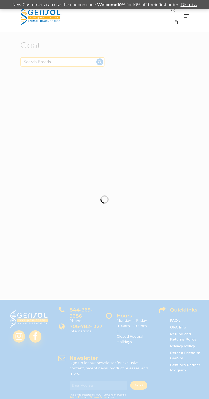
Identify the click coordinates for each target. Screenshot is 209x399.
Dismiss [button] (189, 4)
